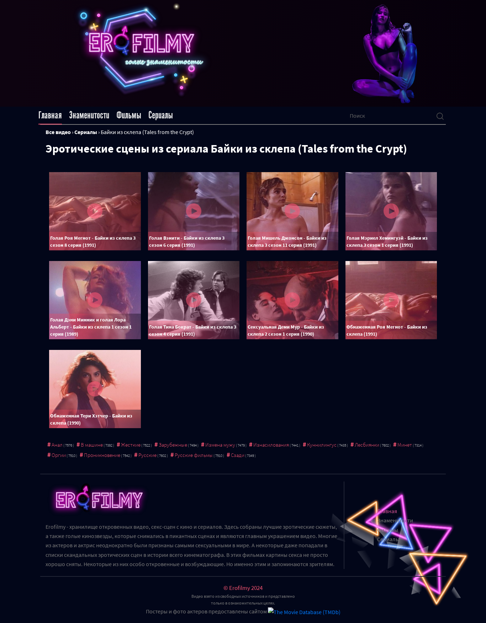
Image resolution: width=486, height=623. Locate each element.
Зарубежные (173, 444)
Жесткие (131, 444)
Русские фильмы (194, 455)
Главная (50, 115)
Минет (404, 444)
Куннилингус (322, 444)
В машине (92, 444)
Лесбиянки (367, 444)
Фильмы (128, 115)
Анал (57, 444)
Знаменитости (89, 115)
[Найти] (440, 116)
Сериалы (160, 115)
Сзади (237, 455)
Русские (147, 455)
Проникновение (102, 455)
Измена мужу (220, 444)
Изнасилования (271, 444)
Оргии (59, 455)
